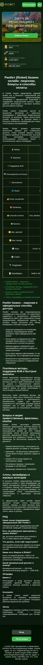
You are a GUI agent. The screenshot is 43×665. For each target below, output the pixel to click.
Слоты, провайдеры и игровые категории (23, 297)
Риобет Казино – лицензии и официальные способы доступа (19, 283)
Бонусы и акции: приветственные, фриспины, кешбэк (20, 293)
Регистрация (29, 5)
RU (39, 5)
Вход (21, 632)
